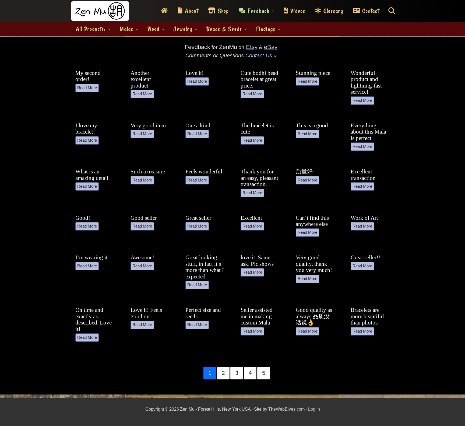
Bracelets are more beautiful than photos (367, 316)
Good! (82, 218)
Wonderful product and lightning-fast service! (366, 82)
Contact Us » (261, 55)
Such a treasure (148, 171)
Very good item (148, 125)
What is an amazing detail (91, 174)
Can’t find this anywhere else (312, 221)
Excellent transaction (363, 174)
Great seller (198, 218)
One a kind (197, 125)
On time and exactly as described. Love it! (93, 319)
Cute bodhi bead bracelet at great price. (259, 79)
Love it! (194, 73)
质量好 (304, 171)
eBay (270, 47)
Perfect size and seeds (203, 313)
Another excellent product (141, 79)
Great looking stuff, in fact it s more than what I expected (204, 267)
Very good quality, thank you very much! (314, 263)
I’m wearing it (91, 257)
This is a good (312, 125)
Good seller (144, 218)
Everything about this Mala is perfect (368, 131)
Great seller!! (365, 257)
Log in (314, 409)
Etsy (252, 47)
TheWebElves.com (286, 409)
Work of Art (364, 218)
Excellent (251, 218)
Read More (87, 87)
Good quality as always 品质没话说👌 (314, 316)
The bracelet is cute (257, 128)
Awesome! (142, 257)
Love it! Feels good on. (146, 313)
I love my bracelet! (86, 128)
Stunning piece (313, 73)
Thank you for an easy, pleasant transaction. (259, 177)
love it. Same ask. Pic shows (257, 260)
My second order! (88, 76)
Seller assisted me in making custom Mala (257, 316)
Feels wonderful (203, 171)
